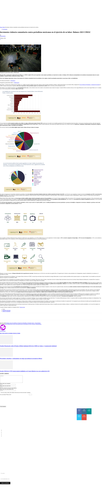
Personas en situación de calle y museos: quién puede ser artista (16, 445)
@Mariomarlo (16, 82)
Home (1, 27)
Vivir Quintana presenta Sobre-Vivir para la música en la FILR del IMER (18, 449)
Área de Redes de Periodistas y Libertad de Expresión (90, 84)
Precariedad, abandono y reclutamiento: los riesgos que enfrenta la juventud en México (21, 358)
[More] (19, 41)
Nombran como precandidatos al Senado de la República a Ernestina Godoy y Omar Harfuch (23, 322)
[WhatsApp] (15, 41)
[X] (6, 41)
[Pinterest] (10, 41)
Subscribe (84, 414)
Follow (84, 408)
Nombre (1, 471)
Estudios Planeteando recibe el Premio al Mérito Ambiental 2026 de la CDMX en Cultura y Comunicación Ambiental (28, 346)
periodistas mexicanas (6, 310)
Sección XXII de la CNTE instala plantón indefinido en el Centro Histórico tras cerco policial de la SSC (25, 371)
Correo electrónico (3, 476)
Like (79, 408)
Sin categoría (4, 29)
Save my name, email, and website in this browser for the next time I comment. (16, 392)
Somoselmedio (2, 36)
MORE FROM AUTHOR (15, 333)
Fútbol (4, 27)
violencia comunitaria (6, 311)
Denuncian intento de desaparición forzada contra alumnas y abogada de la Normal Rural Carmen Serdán (27, 443)
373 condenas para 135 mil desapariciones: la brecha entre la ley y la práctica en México (22, 447)
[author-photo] (3, 329)
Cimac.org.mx (22, 307)
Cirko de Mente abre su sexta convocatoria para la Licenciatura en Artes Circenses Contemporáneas (22, 324)
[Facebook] (2, 41)
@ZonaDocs (12, 80)
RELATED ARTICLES (5, 333)
